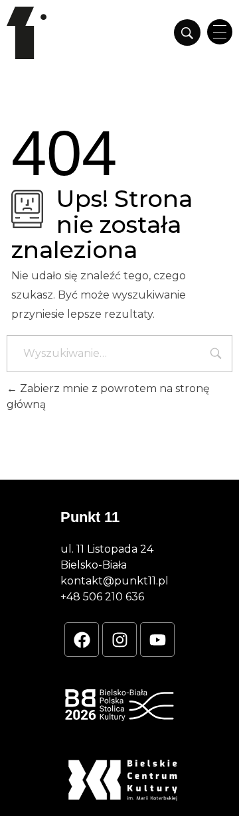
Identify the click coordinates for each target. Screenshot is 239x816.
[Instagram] (119, 639)
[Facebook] (81, 639)
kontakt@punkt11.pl (114, 581)
